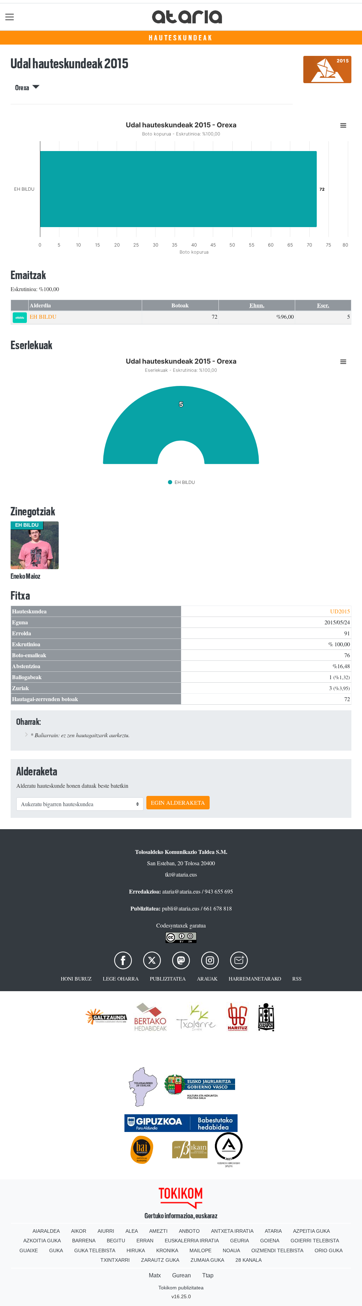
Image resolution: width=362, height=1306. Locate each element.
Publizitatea (168, 978)
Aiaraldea (46, 1231)
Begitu (116, 1240)
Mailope (200, 1250)
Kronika (167, 1250)
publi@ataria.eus (180, 908)
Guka (56, 1250)
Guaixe (28, 1250)
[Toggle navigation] (9, 17)
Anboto (189, 1231)
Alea (131, 1231)
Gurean (181, 1275)
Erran (144, 1240)
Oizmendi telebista (277, 1250)
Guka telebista (94, 1250)
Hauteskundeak (181, 38)
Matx (155, 1275)
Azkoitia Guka (42, 1240)
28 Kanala (248, 1260)
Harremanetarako (255, 978)
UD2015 (340, 611)
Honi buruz (76, 978)
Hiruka (136, 1250)
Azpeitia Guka (311, 1231)
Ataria (273, 1231)
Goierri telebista (315, 1240)
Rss (297, 978)
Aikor (78, 1231)
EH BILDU (43, 316)
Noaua (231, 1250)
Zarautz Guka (160, 1260)
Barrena (83, 1240)
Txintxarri (115, 1260)
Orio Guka (329, 1250)
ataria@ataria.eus (181, 891)
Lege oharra (121, 978)
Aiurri (106, 1231)
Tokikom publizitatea (181, 1287)
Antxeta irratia (232, 1231)
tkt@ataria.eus (181, 874)
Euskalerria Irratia (192, 1240)
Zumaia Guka (207, 1260)
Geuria (239, 1240)
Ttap (208, 1275)
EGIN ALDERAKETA (178, 802)
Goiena (269, 1240)
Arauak (207, 978)
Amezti (158, 1231)
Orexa (23, 87)
